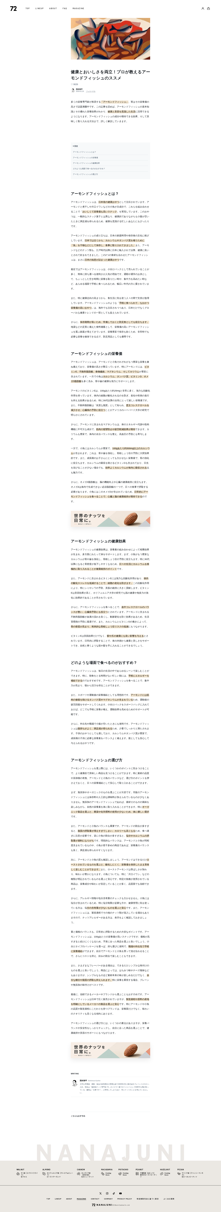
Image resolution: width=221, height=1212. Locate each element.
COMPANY (108, 1199)
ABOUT (69, 1199)
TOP (48, 1199)
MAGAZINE (81, 1199)
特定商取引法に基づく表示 (148, 1199)
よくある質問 (168, 1199)
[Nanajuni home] (110, 519)
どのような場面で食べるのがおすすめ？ (89, 169)
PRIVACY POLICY (124, 1199)
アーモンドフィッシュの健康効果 (86, 163)
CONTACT (95, 1199)
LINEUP (58, 1199)
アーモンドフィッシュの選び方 (85, 174)
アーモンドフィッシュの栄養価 (85, 158)
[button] (208, 8)
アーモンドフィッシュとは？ (84, 152)
